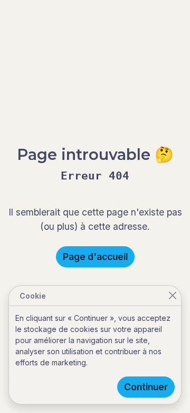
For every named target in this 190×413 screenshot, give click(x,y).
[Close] (172, 295)
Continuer (146, 386)
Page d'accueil (95, 256)
